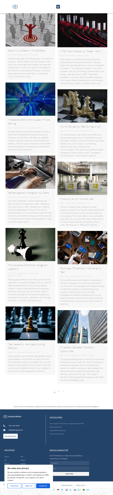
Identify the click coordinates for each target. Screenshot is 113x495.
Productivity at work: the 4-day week (77, 198)
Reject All (28, 486)
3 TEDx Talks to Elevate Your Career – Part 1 (80, 51)
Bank (62, 355)
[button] (58, 7)
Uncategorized (21, 273)
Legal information (67, 485)
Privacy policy (80, 485)
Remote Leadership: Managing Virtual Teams (28, 192)
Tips (14, 55)
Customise (14, 486)
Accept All (43, 486)
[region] (28, 478)
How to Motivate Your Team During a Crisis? (80, 126)
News (10, 55)
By (22, 55)
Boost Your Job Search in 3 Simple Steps (26, 50)
